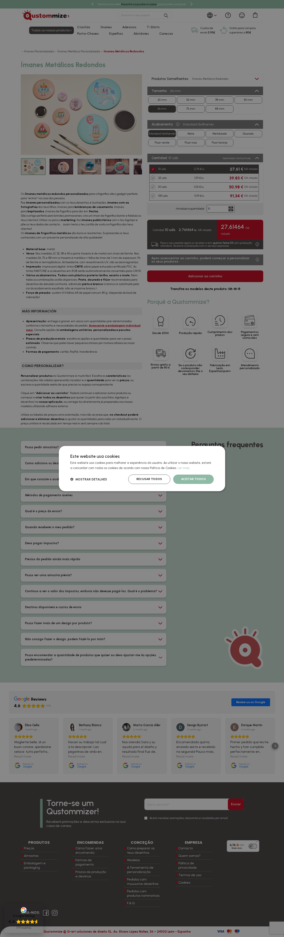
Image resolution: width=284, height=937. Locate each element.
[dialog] (142, 468)
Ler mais (183, 468)
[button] (88, 479)
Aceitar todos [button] (193, 479)
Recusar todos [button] (149, 479)
